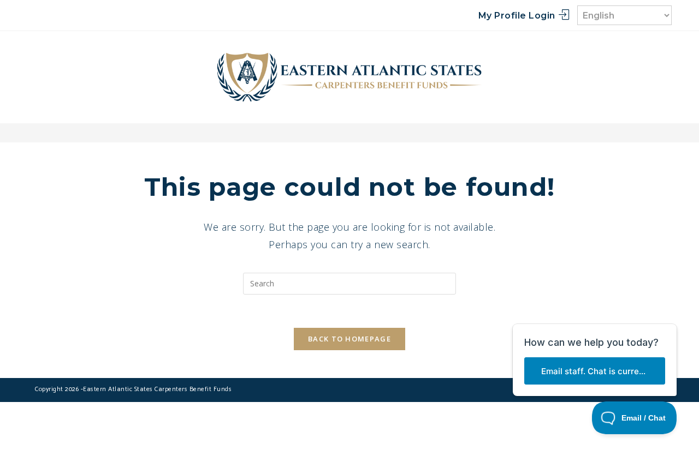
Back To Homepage (349, 339)
